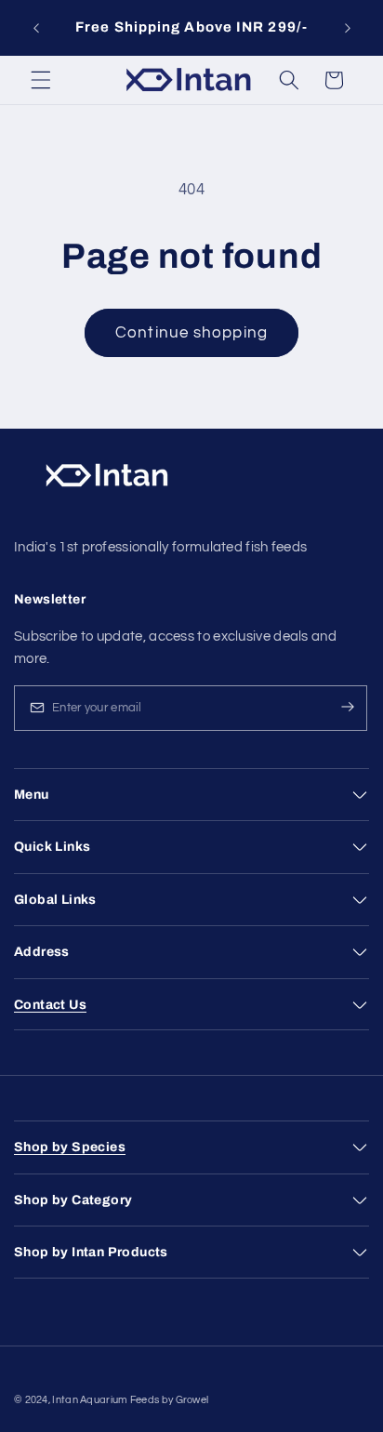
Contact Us (50, 1005)
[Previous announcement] (36, 27)
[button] (41, 80)
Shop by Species (69, 1147)
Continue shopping (191, 332)
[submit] (332, 708)
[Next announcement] (347, 27)
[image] (107, 475)
